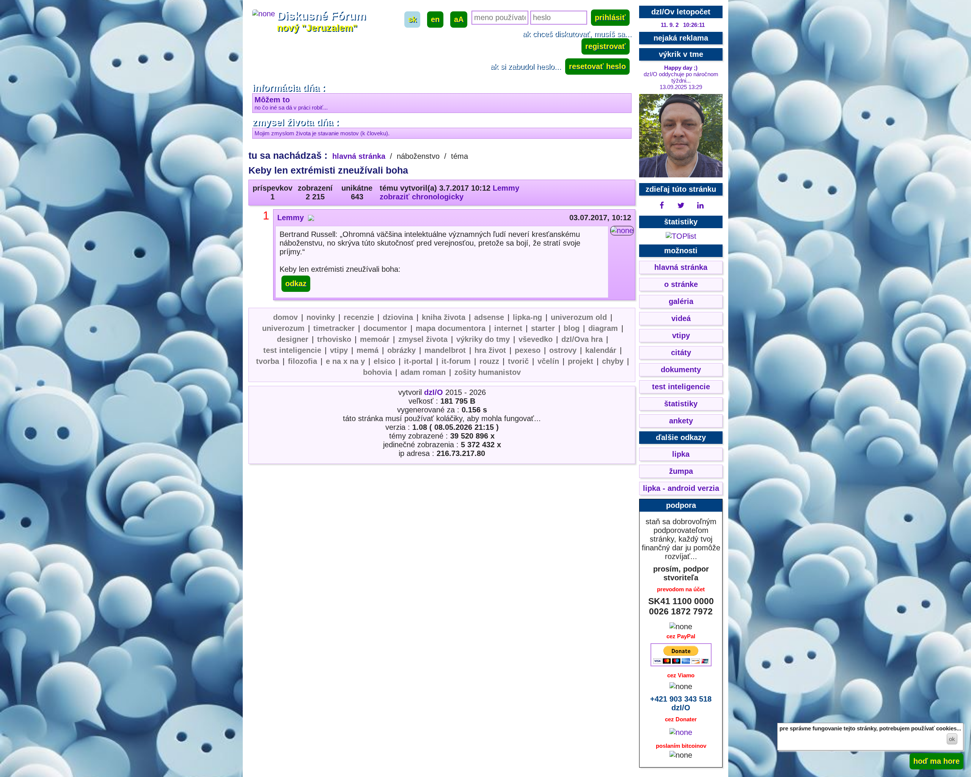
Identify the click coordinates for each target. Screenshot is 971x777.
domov (285, 317)
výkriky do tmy (483, 339)
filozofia (302, 361)
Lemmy (506, 188)
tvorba (267, 361)
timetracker (334, 328)
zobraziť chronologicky (422, 197)
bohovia (377, 372)
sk (412, 19)
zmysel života (423, 339)
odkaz (295, 283)
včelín (548, 361)
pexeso (527, 350)
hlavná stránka (358, 156)
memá (368, 350)
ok (952, 739)
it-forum (456, 361)
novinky (320, 317)
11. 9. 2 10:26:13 (683, 25)
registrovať (605, 46)
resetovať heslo (597, 66)
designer (292, 339)
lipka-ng (527, 317)
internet (508, 328)
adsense (489, 317)
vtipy (339, 350)
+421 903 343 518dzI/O (681, 703)
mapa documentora (451, 328)
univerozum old (579, 317)
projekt (580, 361)
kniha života (443, 317)
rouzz (489, 361)
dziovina (398, 317)
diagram (603, 328)
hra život (490, 350)
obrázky (401, 350)
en (435, 19)
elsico (384, 361)
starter (543, 328)
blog (572, 328)
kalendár (600, 350)
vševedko (535, 339)
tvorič (518, 361)
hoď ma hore (936, 761)
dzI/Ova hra (582, 339)
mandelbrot (445, 350)
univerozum (283, 328)
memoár (375, 339)
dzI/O (433, 392)
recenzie (359, 317)
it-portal (418, 361)
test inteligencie (292, 350)
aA (459, 19)
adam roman (423, 372)
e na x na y (345, 361)
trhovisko (334, 339)
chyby (613, 361)
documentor (385, 328)
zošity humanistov (487, 372)
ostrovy (563, 350)
